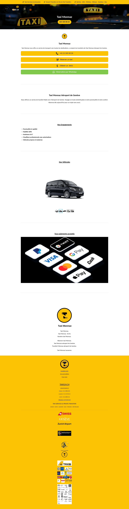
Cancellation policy (64, 371)
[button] (107, 166)
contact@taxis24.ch (64, 388)
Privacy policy (64, 377)
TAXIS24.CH (64, 385)
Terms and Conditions (64, 374)
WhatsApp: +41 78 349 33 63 (65, 400)
